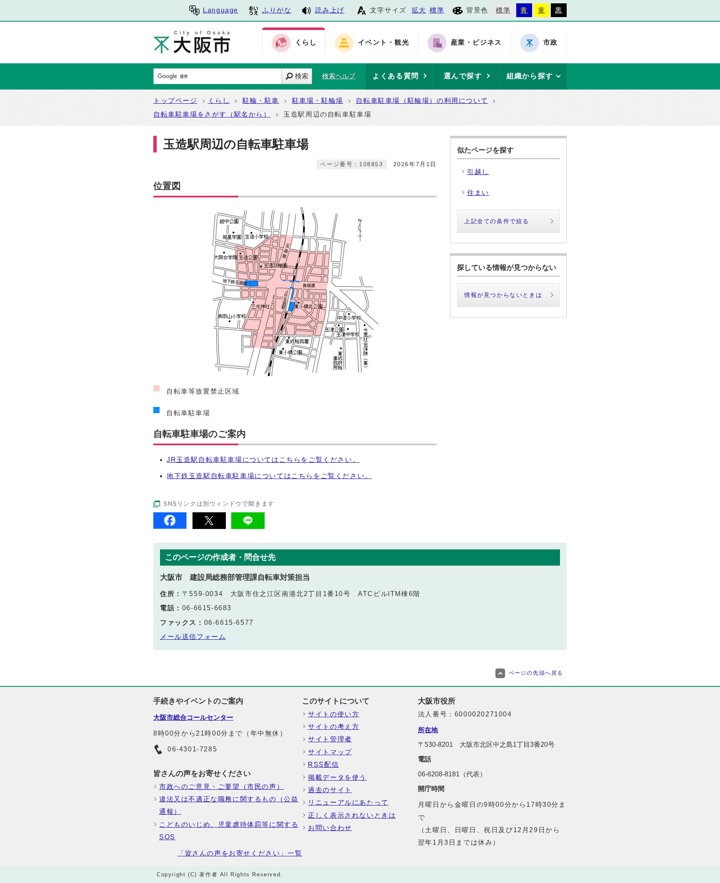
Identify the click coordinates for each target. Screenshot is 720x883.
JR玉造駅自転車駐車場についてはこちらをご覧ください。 (263, 459)
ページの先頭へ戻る (536, 673)
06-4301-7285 (192, 749)
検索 (301, 76)
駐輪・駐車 (260, 100)
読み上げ (329, 10)
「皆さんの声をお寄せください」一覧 (240, 853)
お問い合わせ (330, 827)
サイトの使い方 (333, 714)
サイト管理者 (330, 739)
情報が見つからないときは (503, 295)
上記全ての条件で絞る (496, 221)
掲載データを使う (337, 777)
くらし (219, 100)
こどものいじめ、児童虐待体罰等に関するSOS (228, 831)
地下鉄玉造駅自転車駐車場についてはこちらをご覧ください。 (269, 475)
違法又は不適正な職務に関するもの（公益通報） (228, 805)
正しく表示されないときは (352, 815)
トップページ (175, 100)
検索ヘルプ (338, 76)
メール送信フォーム (193, 636)
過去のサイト (330, 789)
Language (220, 10)
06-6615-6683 (207, 607)
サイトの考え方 (333, 726)
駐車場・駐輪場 (317, 100)
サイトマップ (330, 752)
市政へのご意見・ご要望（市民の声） (221, 786)
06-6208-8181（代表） (452, 774)
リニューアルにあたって (348, 802)
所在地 (428, 729)
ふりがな (276, 10)
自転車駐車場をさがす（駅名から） (212, 114)
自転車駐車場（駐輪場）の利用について (422, 100)
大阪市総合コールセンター (193, 717)
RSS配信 (323, 764)
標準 (437, 10)
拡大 (419, 10)
